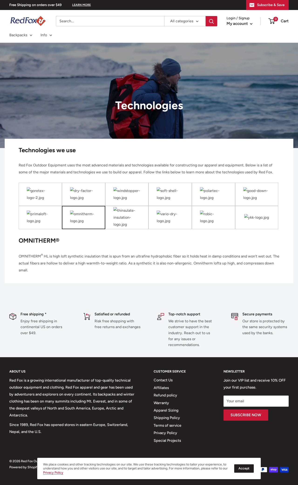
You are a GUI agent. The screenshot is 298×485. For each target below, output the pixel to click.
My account (238, 23)
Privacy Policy (165, 433)
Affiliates (161, 388)
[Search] (211, 21)
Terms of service (167, 425)
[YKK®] (256, 217)
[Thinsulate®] (126, 217)
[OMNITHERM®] (83, 217)
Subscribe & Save (270, 5)
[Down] (256, 194)
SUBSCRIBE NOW (245, 415)
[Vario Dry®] (170, 217)
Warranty (161, 403)
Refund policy (165, 395)
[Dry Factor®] (83, 194)
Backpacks (18, 35)
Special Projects (167, 440)
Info (44, 35)
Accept (244, 468)
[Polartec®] (213, 194)
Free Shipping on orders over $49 (35, 5)
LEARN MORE (81, 5)
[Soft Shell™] (170, 194)
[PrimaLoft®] (40, 217)
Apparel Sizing (166, 410)
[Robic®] (213, 217)
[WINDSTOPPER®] (126, 194)
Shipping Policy (167, 418)
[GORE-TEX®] (40, 194)
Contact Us (163, 380)
